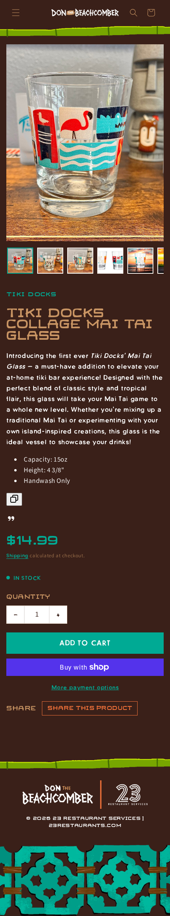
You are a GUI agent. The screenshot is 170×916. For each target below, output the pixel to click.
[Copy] (14, 499)
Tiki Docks (31, 294)
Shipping (17, 555)
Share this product (89, 708)
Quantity (28, 597)
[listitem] (20, 261)
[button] (16, 12)
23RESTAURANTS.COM (85, 825)
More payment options (85, 687)
